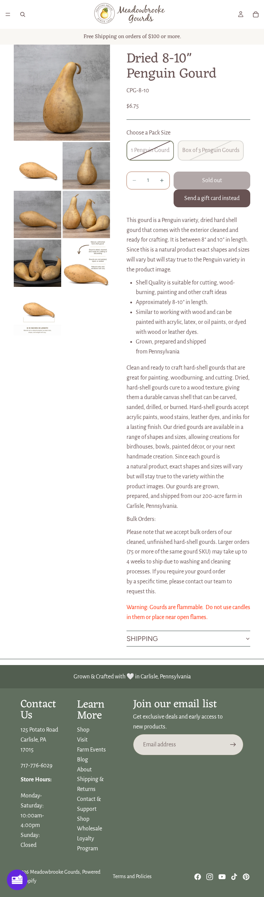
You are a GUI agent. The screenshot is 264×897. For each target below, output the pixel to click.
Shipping (142, 638)
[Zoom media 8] (37, 312)
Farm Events (91, 750)
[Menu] (8, 14)
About (84, 770)
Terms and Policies (132, 876)
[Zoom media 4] (37, 214)
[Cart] (255, 14)
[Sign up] (233, 744)
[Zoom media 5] (86, 214)
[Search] (22, 14)
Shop (83, 730)
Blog (82, 760)
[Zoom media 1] (62, 93)
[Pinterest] (246, 877)
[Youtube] (222, 877)
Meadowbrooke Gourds (55, 872)
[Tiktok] (234, 877)
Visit (82, 740)
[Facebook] (198, 877)
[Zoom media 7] (86, 263)
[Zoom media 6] (37, 263)
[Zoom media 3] (86, 165)
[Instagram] (210, 877)
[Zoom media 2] (37, 165)
